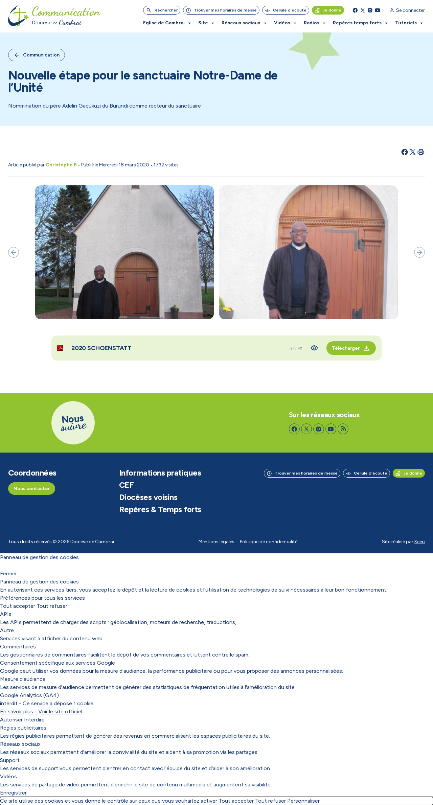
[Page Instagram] (370, 10)
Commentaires (18, 646)
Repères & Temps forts (160, 509)
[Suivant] (419, 252)
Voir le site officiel (60, 711)
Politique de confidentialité (268, 542)
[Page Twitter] (363, 10)
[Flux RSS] (343, 428)
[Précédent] (13, 252)
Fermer (8, 573)
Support (10, 760)
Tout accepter (17, 606)
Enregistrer (13, 792)
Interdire (34, 719)
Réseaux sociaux (20, 744)
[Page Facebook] (355, 10)
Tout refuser (52, 606)
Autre (7, 630)
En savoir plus (16, 711)
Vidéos (8, 776)
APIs (6, 614)
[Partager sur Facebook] (405, 152)
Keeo (419, 542)
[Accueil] (18, 16)
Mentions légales (216, 542)
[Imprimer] (421, 152)
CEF (126, 485)
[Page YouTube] (377, 10)
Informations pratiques (160, 473)
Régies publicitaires (23, 727)
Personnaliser (303, 801)
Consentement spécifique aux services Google (57, 663)
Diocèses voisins (148, 497)
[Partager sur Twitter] (413, 152)
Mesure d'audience (23, 679)
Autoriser (11, 719)
